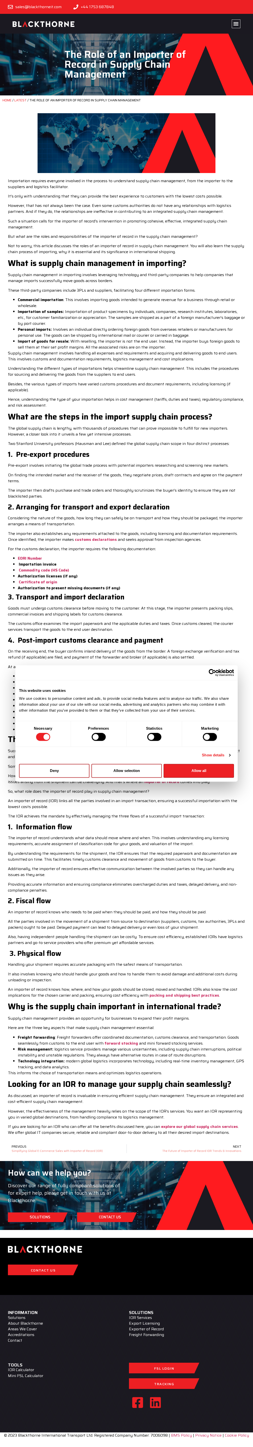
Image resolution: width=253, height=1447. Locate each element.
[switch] (99, 737)
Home (7, 100)
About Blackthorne (25, 1323)
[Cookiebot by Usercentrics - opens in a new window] (212, 672)
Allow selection (126, 770)
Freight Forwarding (146, 1334)
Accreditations (21, 1334)
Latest (20, 100)
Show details (213, 755)
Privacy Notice (208, 1435)
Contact (15, 1340)
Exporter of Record (146, 1329)
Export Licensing (144, 1323)
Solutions (16, 1317)
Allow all (198, 770)
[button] (236, 24)
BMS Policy (181, 1435)
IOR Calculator (21, 1370)
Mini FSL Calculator (25, 1376)
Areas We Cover (22, 1329)
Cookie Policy (237, 1435)
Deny (54, 770)
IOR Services (140, 1317)
